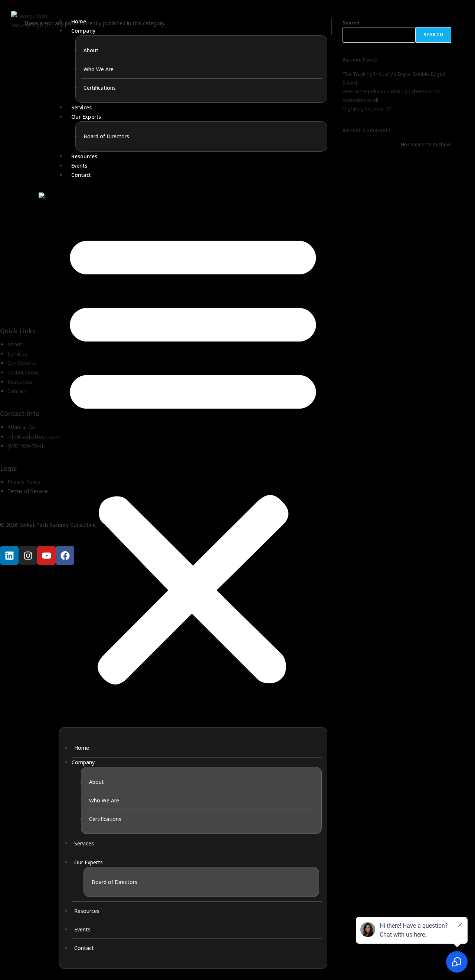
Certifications (99, 87)
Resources (84, 156)
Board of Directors (106, 136)
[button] (193, 456)
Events (79, 165)
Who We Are (98, 69)
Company (83, 30)
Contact (81, 174)
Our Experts (86, 116)
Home (78, 21)
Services (81, 107)
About (90, 50)
